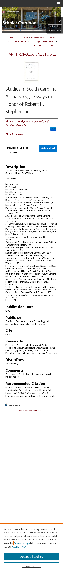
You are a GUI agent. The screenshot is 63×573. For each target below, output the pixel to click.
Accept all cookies (31, 556)
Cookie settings (22, 543)
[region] (31, 548)
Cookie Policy (19, 546)
